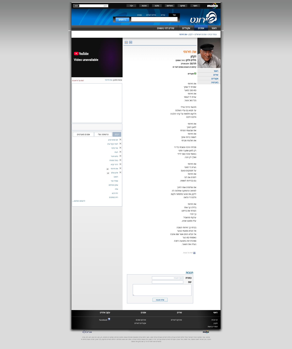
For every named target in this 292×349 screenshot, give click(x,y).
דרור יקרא (114, 164)
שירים (163, 15)
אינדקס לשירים (176, 320)
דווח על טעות (188, 252)
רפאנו (116, 176)
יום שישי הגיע (113, 140)
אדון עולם (114, 172)
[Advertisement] (160, 262)
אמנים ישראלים (200, 34)
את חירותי (183, 34)
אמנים (139, 15)
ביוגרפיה (214, 82)
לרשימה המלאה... (78, 201)
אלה (116, 189)
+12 (131, 5)
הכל (174, 15)
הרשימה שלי (103, 134)
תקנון (216, 323)
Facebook (103, 320)
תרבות (144, 5)
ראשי (195, 5)
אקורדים (214, 78)
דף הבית (215, 320)
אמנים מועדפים (83, 134)
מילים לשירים (151, 15)
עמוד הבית (212, 34)
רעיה (116, 152)
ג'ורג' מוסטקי (180, 60)
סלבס (157, 5)
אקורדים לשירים (140, 323)
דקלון (191, 34)
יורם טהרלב (185, 63)
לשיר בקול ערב (112, 144)
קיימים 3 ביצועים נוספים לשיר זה (184, 67)
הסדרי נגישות (213, 326)
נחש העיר (114, 156)
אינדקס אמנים (141, 320)
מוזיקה (182, 5)
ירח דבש (115, 193)
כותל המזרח (113, 160)
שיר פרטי (114, 148)
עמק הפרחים (113, 185)
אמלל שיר (114, 181)
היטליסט (170, 5)
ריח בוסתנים (113, 197)
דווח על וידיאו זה (78, 80)
